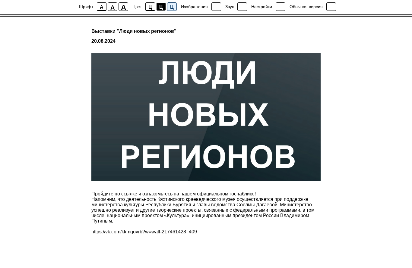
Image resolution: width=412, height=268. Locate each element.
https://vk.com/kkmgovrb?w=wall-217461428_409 (144, 231)
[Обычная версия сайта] (331, 6)
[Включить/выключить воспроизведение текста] (242, 6)
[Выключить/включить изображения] (216, 6)
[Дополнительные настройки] (280, 6)
